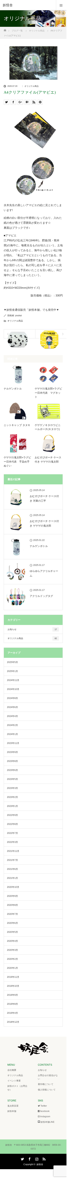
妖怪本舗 (11, 1111)
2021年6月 (12, 869)
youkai (18, 315)
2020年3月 (12, 950)
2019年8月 (12, 1004)
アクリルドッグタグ (41, 595)
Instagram (36, 1158)
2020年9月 (12, 896)
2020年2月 (12, 959)
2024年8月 (12, 698)
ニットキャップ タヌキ (17, 425)
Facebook (29, 1158)
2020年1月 (12, 968)
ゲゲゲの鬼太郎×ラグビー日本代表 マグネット (48, 392)
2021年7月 (12, 860)
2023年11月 (13, 743)
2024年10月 (13, 689)
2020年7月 (12, 914)
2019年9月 (12, 995)
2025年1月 (12, 671)
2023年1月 (12, 806)
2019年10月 (13, 986)
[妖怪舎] (28, 5)
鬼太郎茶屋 (12, 1106)
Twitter (22, 1158)
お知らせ (32, 629)
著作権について (45, 1084)
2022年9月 (12, 815)
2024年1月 (12, 734)
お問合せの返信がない (48, 1077)
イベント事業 (14, 1080)
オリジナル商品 (31, 86)
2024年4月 (12, 716)
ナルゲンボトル (13, 388)
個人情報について (47, 1089)
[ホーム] (5, 29)
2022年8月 (12, 824)
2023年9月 (12, 752)
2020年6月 (12, 923)
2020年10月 (13, 887)
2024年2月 (12, 725)
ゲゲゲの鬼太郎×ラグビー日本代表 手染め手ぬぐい (17, 461)
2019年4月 (12, 1013)
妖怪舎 (40, 1164)
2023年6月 (12, 770)
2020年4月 (12, 941)
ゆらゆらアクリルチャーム (44, 573)
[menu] (61, 5)
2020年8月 (12, 905)
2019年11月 (13, 977)
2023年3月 (12, 788)
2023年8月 (12, 761)
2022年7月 (12, 833)
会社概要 (11, 1070)
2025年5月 (12, 662)
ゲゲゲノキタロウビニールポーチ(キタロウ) (48, 427)
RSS (43, 1158)
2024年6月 (12, 707)
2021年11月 (13, 851)
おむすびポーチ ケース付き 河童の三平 (44, 498)
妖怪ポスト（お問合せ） (17, 1088)
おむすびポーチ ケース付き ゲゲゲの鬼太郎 (48, 459)
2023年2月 (12, 797)
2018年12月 (13, 1022)
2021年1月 (12, 878)
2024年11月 (13, 680)
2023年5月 (12, 779)
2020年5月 (12, 932)
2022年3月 (12, 842)
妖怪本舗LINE (47, 1122)
